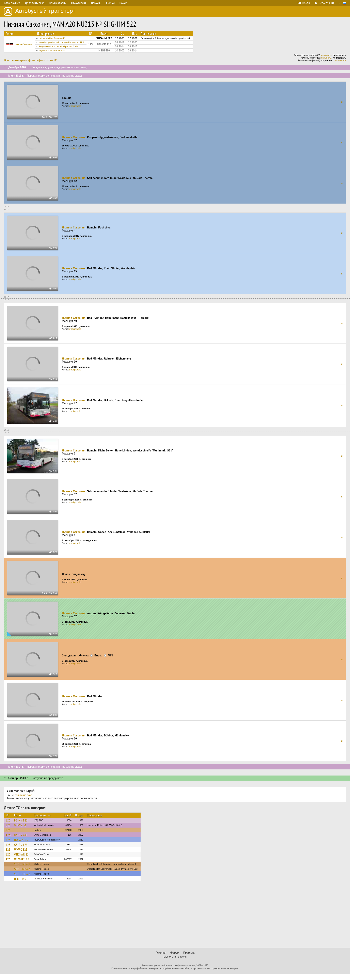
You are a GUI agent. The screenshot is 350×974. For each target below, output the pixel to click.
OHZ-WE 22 (21, 854)
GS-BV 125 (21, 845)
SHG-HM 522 (22, 864)
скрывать (326, 55)
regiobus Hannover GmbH (52, 50)
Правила (188, 952)
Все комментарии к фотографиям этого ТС (30, 60)
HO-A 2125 (21, 840)
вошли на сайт (23, 795)
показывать (340, 60)
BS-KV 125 (21, 820)
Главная (161, 952)
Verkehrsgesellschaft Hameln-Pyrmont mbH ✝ (61, 42)
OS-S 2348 (20, 835)
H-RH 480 (20, 879)
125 (8, 820)
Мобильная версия (175, 956)
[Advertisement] (175, 916)
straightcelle (75, 106)
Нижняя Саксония (23, 44)
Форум (174, 952)
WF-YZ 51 (20, 825)
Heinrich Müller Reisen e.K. (52, 38)
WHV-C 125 (21, 849)
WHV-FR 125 (21, 859)
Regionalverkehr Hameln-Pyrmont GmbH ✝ (60, 46)
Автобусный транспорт (45, 11)
